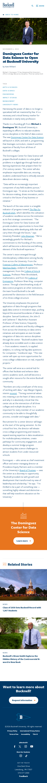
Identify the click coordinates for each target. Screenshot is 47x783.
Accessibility (25, 734)
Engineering (8, 94)
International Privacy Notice (30, 731)
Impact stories (10, 97)
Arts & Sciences (10, 87)
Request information (22, 700)
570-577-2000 (23, 772)
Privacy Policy (12, 731)
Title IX (35, 734)
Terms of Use (13, 734)
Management (9, 101)
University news (10, 104)
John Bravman (27, 235)
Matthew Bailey (9, 267)
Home (16, 14)
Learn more (22, 540)
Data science (9, 90)
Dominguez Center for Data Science (27, 137)
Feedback (23, 776)
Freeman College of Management (18, 264)
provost (13, 393)
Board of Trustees (28, 470)
